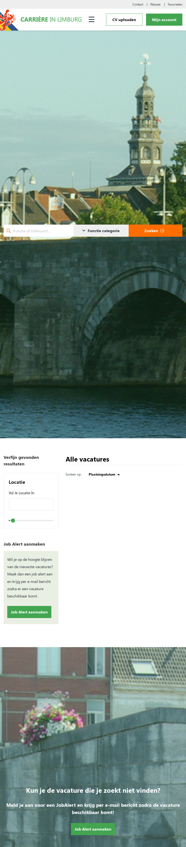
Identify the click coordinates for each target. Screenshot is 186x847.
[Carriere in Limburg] (51, 19)
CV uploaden (124, 19)
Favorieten (175, 4)
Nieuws (155, 4)
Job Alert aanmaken (29, 611)
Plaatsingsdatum (102, 474)
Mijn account (164, 19)
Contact (137, 4)
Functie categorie (103, 230)
